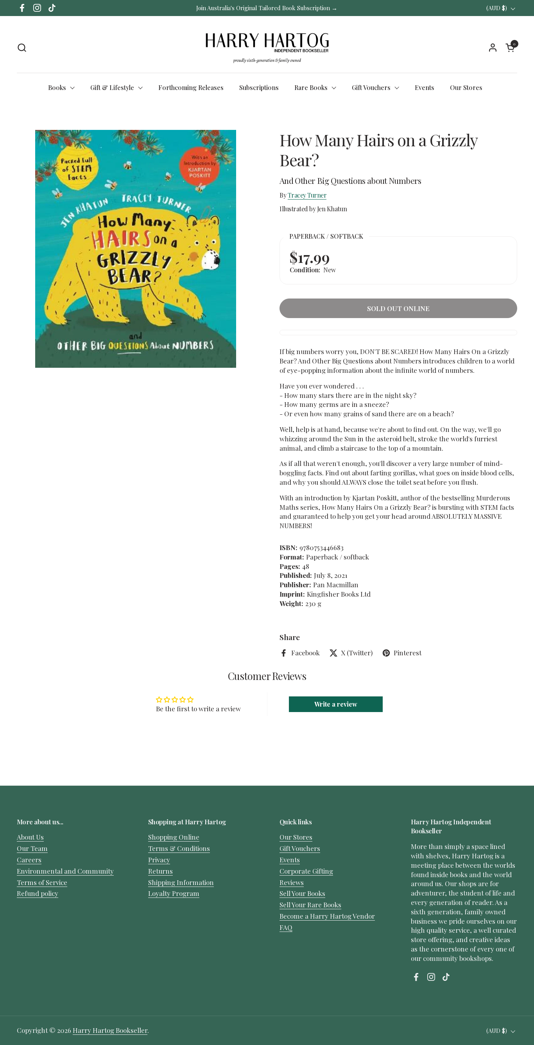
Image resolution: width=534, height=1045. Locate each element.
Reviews (292, 882)
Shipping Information (181, 882)
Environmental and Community (65, 871)
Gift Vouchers (300, 848)
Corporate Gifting (306, 871)
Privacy (159, 859)
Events (290, 859)
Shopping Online (173, 837)
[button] (22, 47)
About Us (30, 837)
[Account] (493, 47)
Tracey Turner (307, 195)
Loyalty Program (173, 893)
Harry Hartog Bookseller (110, 1030)
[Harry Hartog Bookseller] (267, 47)
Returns (160, 871)
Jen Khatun (332, 209)
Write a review (335, 704)
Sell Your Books (302, 893)
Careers (29, 859)
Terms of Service (42, 882)
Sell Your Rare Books (310, 904)
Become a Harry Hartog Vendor (327, 916)
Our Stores (296, 837)
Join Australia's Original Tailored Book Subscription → (266, 8)
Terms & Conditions (179, 848)
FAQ (286, 927)
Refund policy (37, 893)
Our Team (32, 848)
